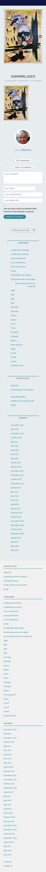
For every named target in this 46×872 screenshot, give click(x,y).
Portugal (14, 332)
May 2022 (15, 458)
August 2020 (16, 538)
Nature (13, 315)
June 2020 (15, 546)
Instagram (8, 866)
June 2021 (15, 496)
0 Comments (36, 81)
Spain (13, 349)
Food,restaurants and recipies (23, 279)
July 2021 (14, 492)
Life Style (14, 307)
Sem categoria (17, 345)
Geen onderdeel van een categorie (25, 284)
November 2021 (17, 475)
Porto (13, 324)
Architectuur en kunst (20, 250)
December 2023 (17, 433)
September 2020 (17, 534)
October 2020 (16, 529)
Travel (13, 353)
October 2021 (16, 479)
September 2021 (17, 483)
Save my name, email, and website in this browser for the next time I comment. (20, 210)
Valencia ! (14, 385)
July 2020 (14, 542)
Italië (13, 290)
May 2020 (15, 550)
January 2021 (16, 517)
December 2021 (17, 471)
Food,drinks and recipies (21, 275)
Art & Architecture (18, 258)
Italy (12, 295)
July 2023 (14, 442)
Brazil (13, 271)
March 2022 (15, 463)
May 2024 (15, 429)
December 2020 (17, 521)
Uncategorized (17, 365)
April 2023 (15, 450)
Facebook (8, 862)
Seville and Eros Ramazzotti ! (22, 401)
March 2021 (15, 509)
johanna (25, 81)
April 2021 (15, 504)
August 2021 (16, 488)
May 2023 (14, 446)
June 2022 (15, 454)
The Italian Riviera (18, 397)
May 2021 (14, 500)
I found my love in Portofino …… (17, 577)
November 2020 (17, 525)
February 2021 (16, 513)
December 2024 (17, 425)
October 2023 (16, 438)
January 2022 (16, 467)
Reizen (13, 340)
